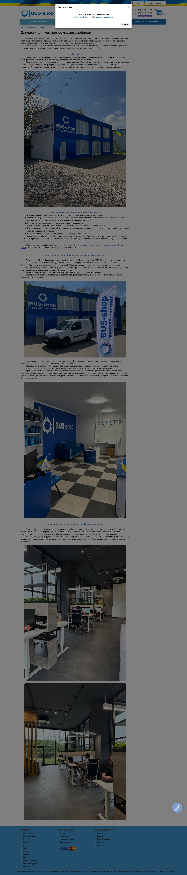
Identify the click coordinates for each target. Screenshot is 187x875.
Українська (108, 17)
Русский (86, 17)
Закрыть (124, 24)
